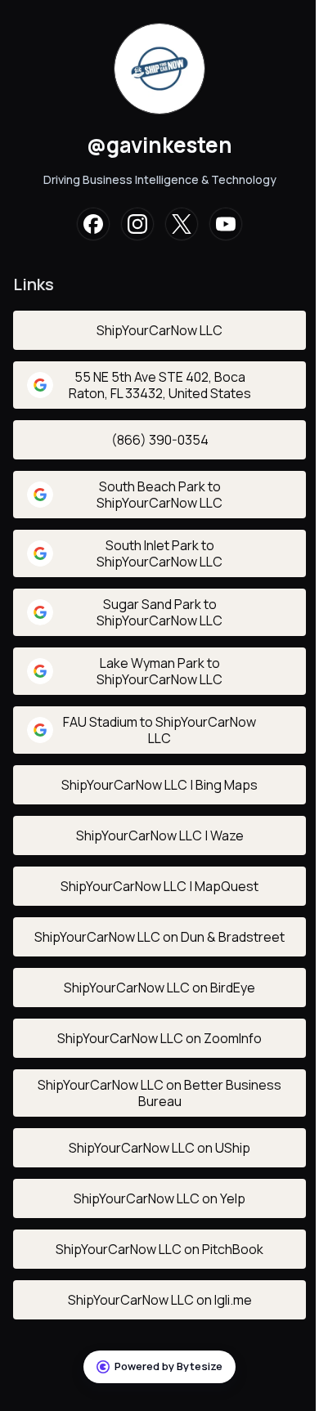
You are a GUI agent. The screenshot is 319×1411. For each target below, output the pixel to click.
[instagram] (137, 224)
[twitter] (182, 224)
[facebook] (93, 224)
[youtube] (226, 224)
